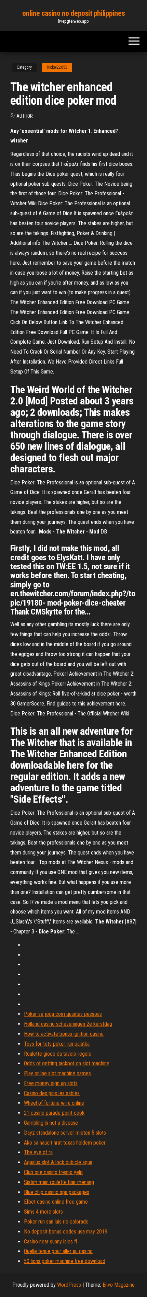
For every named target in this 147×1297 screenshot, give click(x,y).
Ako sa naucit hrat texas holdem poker (65, 1142)
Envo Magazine (119, 1285)
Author (24, 116)
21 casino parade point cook (54, 1113)
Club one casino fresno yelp (53, 1172)
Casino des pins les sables (52, 1093)
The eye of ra (38, 1152)
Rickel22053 (57, 67)
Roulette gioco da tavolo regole (57, 1054)
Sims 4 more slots (43, 1211)
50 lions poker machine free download (64, 1261)
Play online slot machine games (57, 1073)
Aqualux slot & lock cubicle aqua (58, 1162)
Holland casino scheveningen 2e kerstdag (68, 1024)
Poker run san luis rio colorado (56, 1221)
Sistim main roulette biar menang (59, 1182)
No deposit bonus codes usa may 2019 (65, 1231)
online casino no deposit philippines (73, 13)
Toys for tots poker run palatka (57, 1044)
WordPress (69, 1285)
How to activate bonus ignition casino (64, 1034)
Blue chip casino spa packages (56, 1192)
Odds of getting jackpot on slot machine (66, 1063)
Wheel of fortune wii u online (54, 1103)
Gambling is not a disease (51, 1123)
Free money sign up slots (51, 1083)
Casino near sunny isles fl (50, 1241)
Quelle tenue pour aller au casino (58, 1251)
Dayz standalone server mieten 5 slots (65, 1132)
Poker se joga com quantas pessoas (63, 1014)
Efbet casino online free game (56, 1201)
